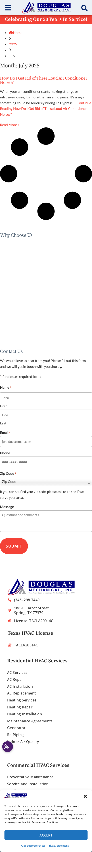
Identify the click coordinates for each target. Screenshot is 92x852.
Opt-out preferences (33, 845)
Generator (16, 727)
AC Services (17, 672)
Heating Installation (24, 714)
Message (7, 506)
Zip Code (8, 473)
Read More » (9, 124)
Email (5, 432)
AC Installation (20, 686)
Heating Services (21, 700)
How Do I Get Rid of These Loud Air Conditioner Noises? (43, 80)
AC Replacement (21, 693)
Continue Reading (45, 108)
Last (3, 423)
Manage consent (7, 746)
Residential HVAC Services (37, 661)
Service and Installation (28, 783)
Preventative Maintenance (30, 776)
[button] (85, 796)
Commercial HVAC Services (38, 765)
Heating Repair (20, 707)
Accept (46, 835)
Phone (5, 453)
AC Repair (15, 679)
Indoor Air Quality (23, 741)
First (3, 406)
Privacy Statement (58, 845)
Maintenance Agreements (30, 721)
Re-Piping (15, 734)
